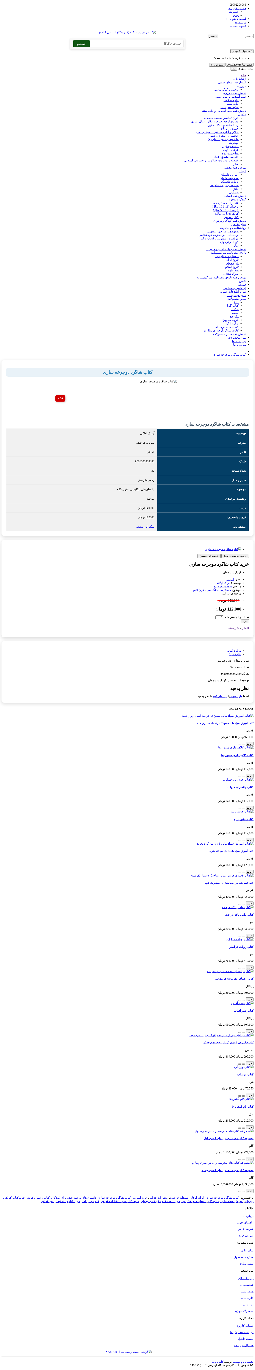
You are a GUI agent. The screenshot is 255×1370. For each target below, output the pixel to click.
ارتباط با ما (239, 78)
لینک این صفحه (145, 526)
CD (236, 302)
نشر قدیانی (47, 1201)
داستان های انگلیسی (193, 1201)
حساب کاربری (245, 1325)
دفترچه (234, 316)
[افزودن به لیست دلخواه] (243, 744)
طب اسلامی (231, 100)
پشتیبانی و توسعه (243, 1361)
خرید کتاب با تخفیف (68, 1201)
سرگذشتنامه (231, 273)
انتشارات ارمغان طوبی (232, 82)
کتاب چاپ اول (90, 1201)
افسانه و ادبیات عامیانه (224, 185)
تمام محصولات (237, 337)
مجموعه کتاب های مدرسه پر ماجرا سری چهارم (227, 1170)
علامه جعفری (230, 146)
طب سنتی (232, 103)
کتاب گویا (233, 305)
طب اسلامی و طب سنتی (230, 96)
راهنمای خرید (245, 1222)
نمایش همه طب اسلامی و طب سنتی (223, 110)
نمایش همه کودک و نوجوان (229, 220)
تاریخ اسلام (232, 266)
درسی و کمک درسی (226, 89)
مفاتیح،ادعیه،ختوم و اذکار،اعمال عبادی (215, 121)
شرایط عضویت (244, 1229)
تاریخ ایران (232, 259)
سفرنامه (233, 270)
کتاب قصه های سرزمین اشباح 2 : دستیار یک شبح (229, 883)
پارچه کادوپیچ (230, 319)
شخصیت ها (247, 1284)
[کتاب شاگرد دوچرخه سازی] (223, 549)
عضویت (234, 11)
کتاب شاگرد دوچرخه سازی (229, 354)
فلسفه (242, 284)
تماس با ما (239, 344)
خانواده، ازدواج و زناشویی (223, 231)
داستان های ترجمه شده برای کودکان (73, 1197)
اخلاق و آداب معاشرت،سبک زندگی (217, 132)
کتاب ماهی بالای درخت (239, 914)
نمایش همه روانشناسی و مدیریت (226, 249)
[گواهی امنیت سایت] (128, 1351)
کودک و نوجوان (237, 199)
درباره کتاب (234, 650)
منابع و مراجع (230, 153)
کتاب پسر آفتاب (244, 1010)
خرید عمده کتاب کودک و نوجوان (160, 1201)
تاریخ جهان (232, 263)
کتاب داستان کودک (38, 1197)
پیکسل (234, 309)
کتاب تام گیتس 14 (242, 1106)
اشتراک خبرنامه (244, 1345)
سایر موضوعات (236, 295)
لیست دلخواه (245, 1338)
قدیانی (230, 579)
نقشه (235, 312)
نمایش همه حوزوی (234, 93)
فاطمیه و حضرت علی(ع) (223, 139)
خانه (243, 75)
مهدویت (234, 142)
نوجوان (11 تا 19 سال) (225, 206)
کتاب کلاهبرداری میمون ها (237, 755)
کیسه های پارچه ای (227, 327)
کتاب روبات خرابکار (241, 946)
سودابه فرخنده (223, 586)
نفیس (242, 281)
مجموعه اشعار (229, 178)
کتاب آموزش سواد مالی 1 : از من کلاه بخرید (231, 851)
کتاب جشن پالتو (244, 819)
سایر (236, 164)
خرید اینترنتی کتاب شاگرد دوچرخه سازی (122, 1197)
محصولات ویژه (244, 1311)
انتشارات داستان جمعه (225, 203)
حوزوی (241, 86)
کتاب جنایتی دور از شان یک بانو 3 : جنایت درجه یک (228, 1042)
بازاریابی (248, 1304)
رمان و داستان (230, 174)
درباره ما (248, 1216)
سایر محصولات (236, 298)
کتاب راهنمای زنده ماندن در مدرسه (234, 978)
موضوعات (247, 1291)
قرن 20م (198, 589)
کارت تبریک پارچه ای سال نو (221, 330)
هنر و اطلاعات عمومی (232, 291)
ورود (236, 15)
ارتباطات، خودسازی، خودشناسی (218, 234)
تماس (239, 64)
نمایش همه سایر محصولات (229, 334)
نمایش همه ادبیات (235, 195)
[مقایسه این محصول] (239, 744)
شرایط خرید (246, 1235)
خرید (244, 621)
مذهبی (242, 114)
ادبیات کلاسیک (230, 181)
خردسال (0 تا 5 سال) (226, 210)
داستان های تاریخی (227, 256)
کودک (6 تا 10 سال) (227, 213)
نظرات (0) (235, 654)
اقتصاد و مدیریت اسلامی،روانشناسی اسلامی (211, 160)
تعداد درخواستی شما (236, 617)
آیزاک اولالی (223, 582)
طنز (236, 188)
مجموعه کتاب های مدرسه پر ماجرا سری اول (229, 1138)
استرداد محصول (244, 1257)
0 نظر (245, 628)
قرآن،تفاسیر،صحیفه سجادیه (221, 117)
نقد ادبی (234, 192)
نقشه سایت (246, 1263)
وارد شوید (236, 696)
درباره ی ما (239, 341)
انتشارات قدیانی (158, 1197)
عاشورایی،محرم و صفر (224, 135)
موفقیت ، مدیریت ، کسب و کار (219, 238)
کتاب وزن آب (245, 1074)
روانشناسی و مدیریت (233, 227)
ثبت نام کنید (220, 696)
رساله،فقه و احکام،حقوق (223, 125)
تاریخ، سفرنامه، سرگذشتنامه (228, 252)
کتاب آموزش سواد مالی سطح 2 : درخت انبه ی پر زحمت (225, 723)
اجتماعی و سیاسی (234, 288)
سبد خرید (217, 64)
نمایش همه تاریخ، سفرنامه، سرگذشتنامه (221, 277)
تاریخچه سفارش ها (242, 1332)
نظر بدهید (234, 628)
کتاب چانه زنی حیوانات (240, 787)
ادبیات (242, 171)
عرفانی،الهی (231, 149)
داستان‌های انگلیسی (218, 589)
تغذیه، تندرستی (229, 107)
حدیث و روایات (229, 128)
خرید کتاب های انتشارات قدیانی (120, 1201)
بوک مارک (232, 323)
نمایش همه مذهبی (235, 167)
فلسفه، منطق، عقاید (226, 156)
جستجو (213, 36)
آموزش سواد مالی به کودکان (225, 1201)
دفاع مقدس (238, 224)
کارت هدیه (247, 1297)
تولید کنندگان (246, 1278)
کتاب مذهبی (231, 217)
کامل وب (217, 1361)
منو (233, 68)
